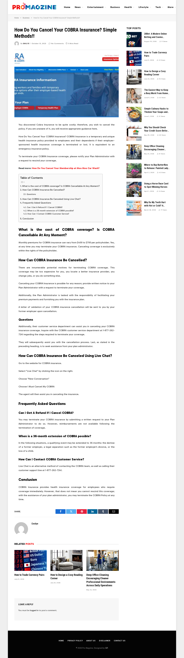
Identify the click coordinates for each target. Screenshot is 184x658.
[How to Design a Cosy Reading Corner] (66, 560)
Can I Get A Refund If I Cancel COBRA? (45, 207)
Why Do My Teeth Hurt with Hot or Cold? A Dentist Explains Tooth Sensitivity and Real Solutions (155, 204)
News (78, 7)
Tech (158, 7)
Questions (32, 194)
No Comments (57, 43)
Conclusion (28, 218)
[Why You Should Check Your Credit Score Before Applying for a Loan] (134, 133)
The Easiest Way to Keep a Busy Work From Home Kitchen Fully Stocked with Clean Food (156, 92)
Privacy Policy (75, 641)
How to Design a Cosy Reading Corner (66, 576)
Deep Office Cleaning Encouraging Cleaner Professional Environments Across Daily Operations (100, 580)
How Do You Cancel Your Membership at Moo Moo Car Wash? (65, 168)
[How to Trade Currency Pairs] (30, 560)
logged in (34, 610)
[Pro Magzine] (34, 7)
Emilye (26, 43)
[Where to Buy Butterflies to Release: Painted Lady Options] (134, 170)
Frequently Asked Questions (37, 203)
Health (128, 7)
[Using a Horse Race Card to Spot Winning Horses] (134, 189)
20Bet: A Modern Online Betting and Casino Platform (155, 35)
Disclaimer (104, 641)
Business (115, 7)
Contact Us (119, 641)
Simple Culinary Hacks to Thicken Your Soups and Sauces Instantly (156, 110)
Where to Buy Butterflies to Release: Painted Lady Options (156, 166)
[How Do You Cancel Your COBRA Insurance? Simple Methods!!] (66, 84)
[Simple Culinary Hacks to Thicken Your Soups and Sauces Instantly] (134, 114)
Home (67, 7)
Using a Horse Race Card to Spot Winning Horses (156, 185)
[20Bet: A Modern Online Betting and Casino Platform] (134, 39)
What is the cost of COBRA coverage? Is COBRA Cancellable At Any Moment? (61, 186)
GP (106, 648)
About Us (90, 641)
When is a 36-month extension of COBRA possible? (50, 210)
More (171, 7)
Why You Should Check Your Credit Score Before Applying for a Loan (156, 129)
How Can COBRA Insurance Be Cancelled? (43, 190)
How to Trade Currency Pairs (29, 574)
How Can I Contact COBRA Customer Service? (48, 214)
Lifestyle (143, 7)
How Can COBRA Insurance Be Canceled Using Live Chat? (51, 199)
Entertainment (95, 7)
